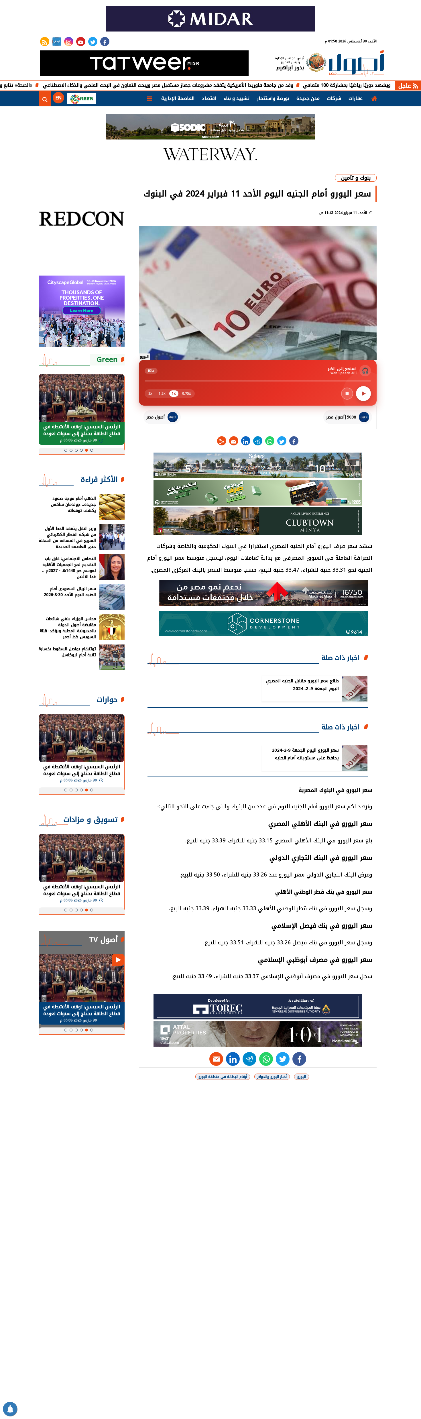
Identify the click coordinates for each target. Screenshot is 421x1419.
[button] (91, 450)
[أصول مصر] (356, 64)
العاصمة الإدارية (177, 98)
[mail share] (233, 440)
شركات (334, 98)
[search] (45, 98)
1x (174, 393)
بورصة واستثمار (273, 98)
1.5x (162, 393)
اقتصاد (209, 98)
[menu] (149, 98)
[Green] (81, 98)
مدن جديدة (308, 98)
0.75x (186, 393)
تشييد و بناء (236, 98)
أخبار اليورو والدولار (272, 1077)
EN (58, 97)
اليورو (301, 1077)
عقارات (356, 98)
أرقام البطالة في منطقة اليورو (222, 1077)
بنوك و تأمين (356, 178)
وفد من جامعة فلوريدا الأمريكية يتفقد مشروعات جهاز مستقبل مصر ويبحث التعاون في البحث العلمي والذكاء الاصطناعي (219, 85)
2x (150, 393)
